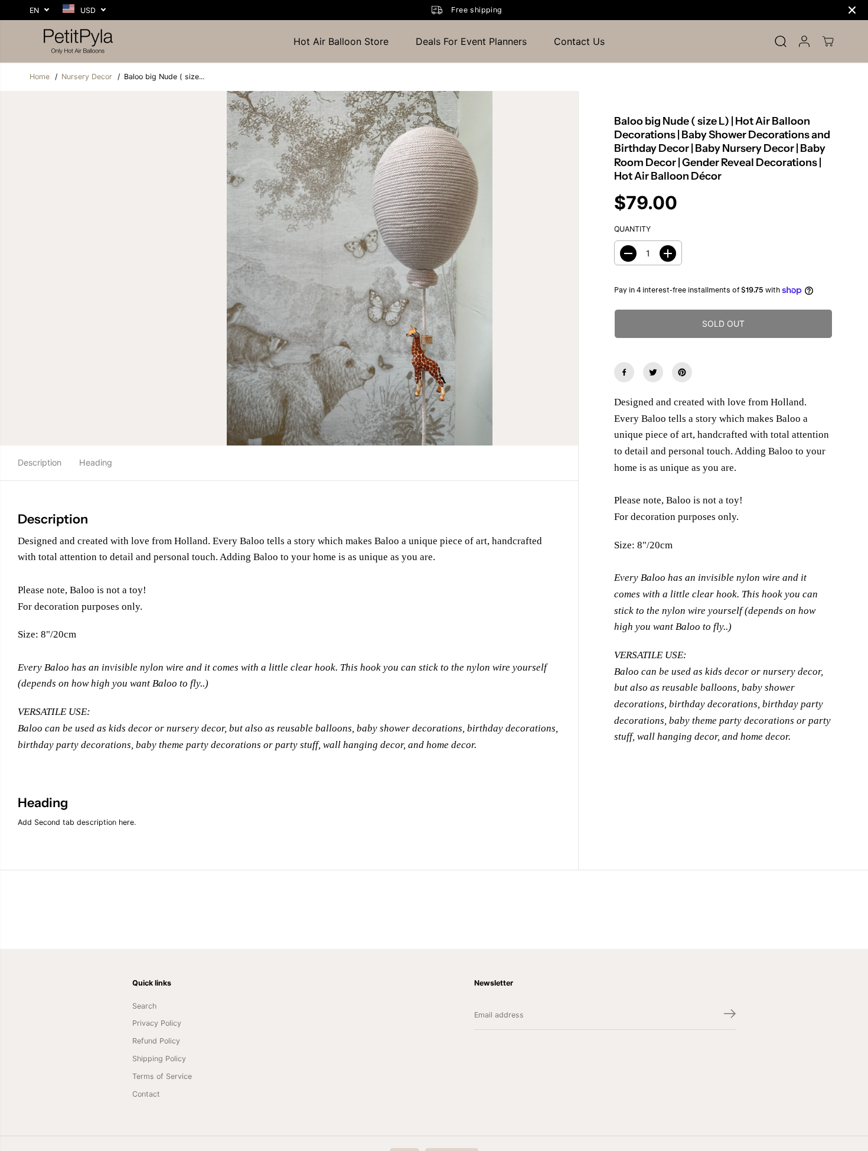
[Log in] (804, 41)
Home (40, 76)
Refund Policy (156, 1040)
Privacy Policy (156, 1023)
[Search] (780, 41)
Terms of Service (162, 1076)
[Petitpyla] (80, 41)
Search (144, 1006)
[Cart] (827, 41)
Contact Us (579, 41)
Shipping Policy (159, 1058)
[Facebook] (624, 372)
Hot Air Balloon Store (341, 41)
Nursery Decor (86, 76)
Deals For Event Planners (471, 41)
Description (39, 462)
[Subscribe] (730, 1015)
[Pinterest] (682, 372)
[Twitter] (653, 372)
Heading (95, 462)
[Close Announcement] (852, 10)
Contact (146, 1094)
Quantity (632, 229)
